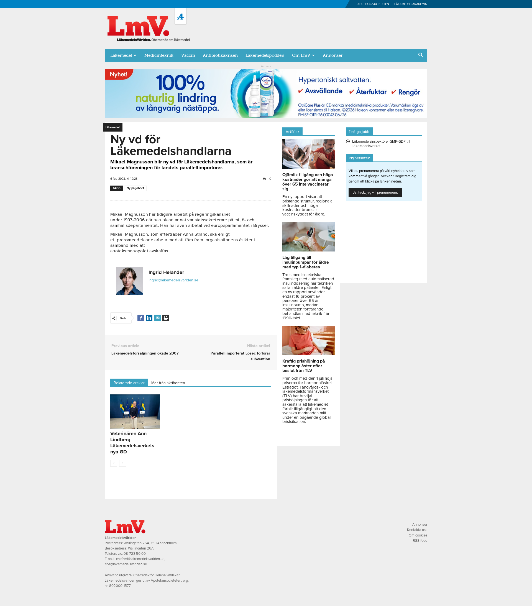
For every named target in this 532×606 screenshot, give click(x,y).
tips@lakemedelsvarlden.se (126, 564)
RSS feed (420, 540)
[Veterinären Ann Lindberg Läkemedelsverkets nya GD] (135, 411)
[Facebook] (140, 318)
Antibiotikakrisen (220, 55)
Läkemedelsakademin (410, 4)
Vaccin (188, 55)
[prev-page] (113, 463)
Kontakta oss (417, 530)
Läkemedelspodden (264, 55)
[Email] (157, 318)
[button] (420, 56)
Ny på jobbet (135, 188)
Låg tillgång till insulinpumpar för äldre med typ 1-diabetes (305, 262)
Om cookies (418, 535)
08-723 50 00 (135, 553)
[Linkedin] (149, 318)
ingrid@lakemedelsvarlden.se (173, 280)
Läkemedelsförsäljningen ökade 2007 (145, 353)
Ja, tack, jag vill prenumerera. (375, 192)
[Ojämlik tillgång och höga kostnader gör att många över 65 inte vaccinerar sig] (308, 167)
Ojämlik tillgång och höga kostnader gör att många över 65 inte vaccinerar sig (307, 182)
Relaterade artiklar (129, 383)
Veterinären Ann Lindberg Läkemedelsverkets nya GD (132, 442)
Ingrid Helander (166, 272)
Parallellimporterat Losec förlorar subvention (240, 356)
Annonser (332, 55)
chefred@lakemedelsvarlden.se (140, 559)
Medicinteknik (158, 55)
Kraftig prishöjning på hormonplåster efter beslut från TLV (303, 365)
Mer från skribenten (168, 383)
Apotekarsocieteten (373, 4)
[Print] (165, 318)
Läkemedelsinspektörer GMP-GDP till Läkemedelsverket (381, 143)
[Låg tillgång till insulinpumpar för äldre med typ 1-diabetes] (308, 250)
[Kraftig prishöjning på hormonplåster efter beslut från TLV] (308, 353)
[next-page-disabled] (122, 463)
